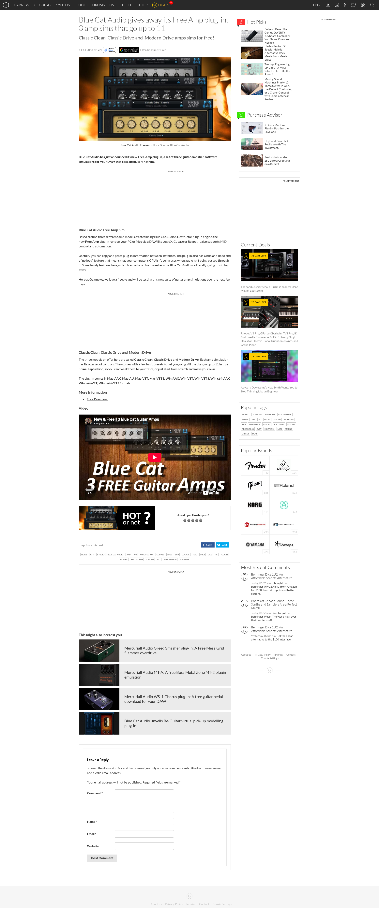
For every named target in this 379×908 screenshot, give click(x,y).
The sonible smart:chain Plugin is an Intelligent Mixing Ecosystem (269, 273)
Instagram (337, 5)
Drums (98, 5)
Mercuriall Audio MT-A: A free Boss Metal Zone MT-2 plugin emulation (175, 674)
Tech (126, 5)
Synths (63, 5)
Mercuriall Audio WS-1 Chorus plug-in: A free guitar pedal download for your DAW (173, 699)
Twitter (353, 5)
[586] (255, 484)
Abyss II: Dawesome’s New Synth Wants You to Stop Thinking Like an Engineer (269, 374)
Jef (99, 49)
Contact (291, 654)
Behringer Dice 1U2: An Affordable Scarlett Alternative (271, 576)
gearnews (21, 5)
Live (113, 5)
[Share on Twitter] (222, 545)
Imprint (278, 654)
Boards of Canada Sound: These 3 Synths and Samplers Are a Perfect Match (274, 604)
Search (373, 5)
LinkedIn (328, 5)
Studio (80, 5)
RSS (363, 5)
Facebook (345, 5)
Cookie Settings (270, 658)
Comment (95, 793)
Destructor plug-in (189, 237)
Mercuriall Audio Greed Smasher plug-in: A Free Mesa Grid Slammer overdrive (174, 650)
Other (142, 5)
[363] (284, 504)
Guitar (45, 5)
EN (316, 5)
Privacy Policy (263, 654)
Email (91, 834)
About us (246, 654)
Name (92, 821)
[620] (284, 465)
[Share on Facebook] (208, 545)
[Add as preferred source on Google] (129, 50)
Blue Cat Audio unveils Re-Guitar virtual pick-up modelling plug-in (173, 723)
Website (93, 846)
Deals (163, 5)
